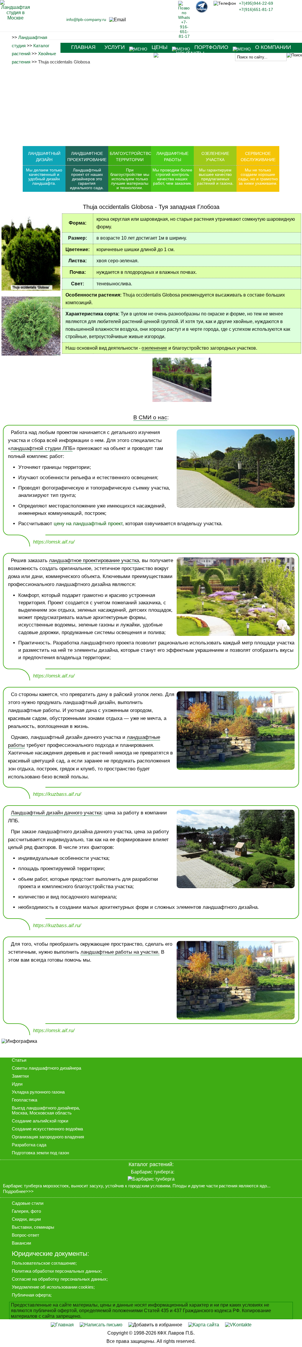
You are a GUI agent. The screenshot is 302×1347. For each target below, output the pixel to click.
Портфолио (211, 47)
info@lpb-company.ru (86, 19)
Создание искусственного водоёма (47, 1128)
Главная (83, 47)
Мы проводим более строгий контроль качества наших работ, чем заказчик (172, 177)
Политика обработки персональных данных (56, 1271)
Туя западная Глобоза (189, 207)
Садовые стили (27, 1203)
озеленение (154, 348)
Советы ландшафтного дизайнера (46, 1068)
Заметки (20, 1075)
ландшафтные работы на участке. (120, 952)
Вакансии (21, 1242)
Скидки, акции (26, 1219)
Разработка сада (29, 1144)
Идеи (17, 1083)
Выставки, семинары (33, 1227)
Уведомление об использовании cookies (52, 1286)
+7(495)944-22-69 (256, 3)
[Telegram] (202, 11)
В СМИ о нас (150, 417)
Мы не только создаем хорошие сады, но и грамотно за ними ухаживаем (258, 177)
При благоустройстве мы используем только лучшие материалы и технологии (129, 179)
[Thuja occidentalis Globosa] (182, 400)
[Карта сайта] (203, 1324)
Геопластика (24, 1099)
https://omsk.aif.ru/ (54, 542)
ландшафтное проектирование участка (94, 560)
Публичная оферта (31, 1294)
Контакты (190, 53)
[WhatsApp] (184, 36)
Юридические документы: (50, 1253)
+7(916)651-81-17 (256, 9)
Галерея (20, 1211)
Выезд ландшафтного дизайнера (45, 1107)
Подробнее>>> (18, 1191)
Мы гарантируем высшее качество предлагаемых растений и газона (214, 177)
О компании (273, 47)
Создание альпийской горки (40, 1120)
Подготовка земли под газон (40, 1152)
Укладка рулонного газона (38, 1091)
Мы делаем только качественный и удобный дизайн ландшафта (44, 177)
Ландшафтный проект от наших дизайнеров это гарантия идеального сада (86, 179)
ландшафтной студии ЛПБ (42, 448)
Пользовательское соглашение (44, 1263)
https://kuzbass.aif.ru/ (57, 794)
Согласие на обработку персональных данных (59, 1278)
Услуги (114, 47)
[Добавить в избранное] (155, 1324)
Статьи (19, 1060)
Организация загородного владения (48, 1136)
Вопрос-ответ (25, 1235)
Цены (160, 47)
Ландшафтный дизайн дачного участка (56, 813)
